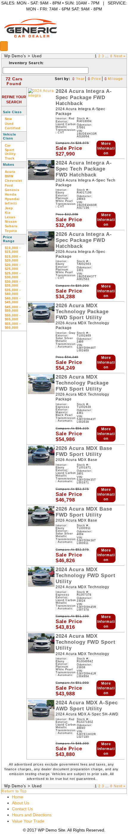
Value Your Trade (28, 821)
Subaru (11, 226)
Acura (10, 171)
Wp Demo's (15, 56)
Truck (10, 158)
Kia (8, 212)
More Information (106, 148)
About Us (20, 802)
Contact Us (22, 808)
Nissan (11, 221)
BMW (9, 176)
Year (80, 79)
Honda (11, 194)
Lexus (10, 217)
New (9, 119)
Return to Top (14, 791)
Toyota (11, 231)
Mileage (115, 79)
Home (17, 796)
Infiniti (11, 203)
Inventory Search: (26, 63)
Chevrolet (13, 180)
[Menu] (4, 46)
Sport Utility (10, 152)
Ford (9, 185)
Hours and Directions (31, 814)
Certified (13, 128)
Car (8, 145)
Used (37, 56)
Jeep (9, 208)
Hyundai (12, 199)
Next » (120, 56)
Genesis (12, 190)
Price (96, 79)
